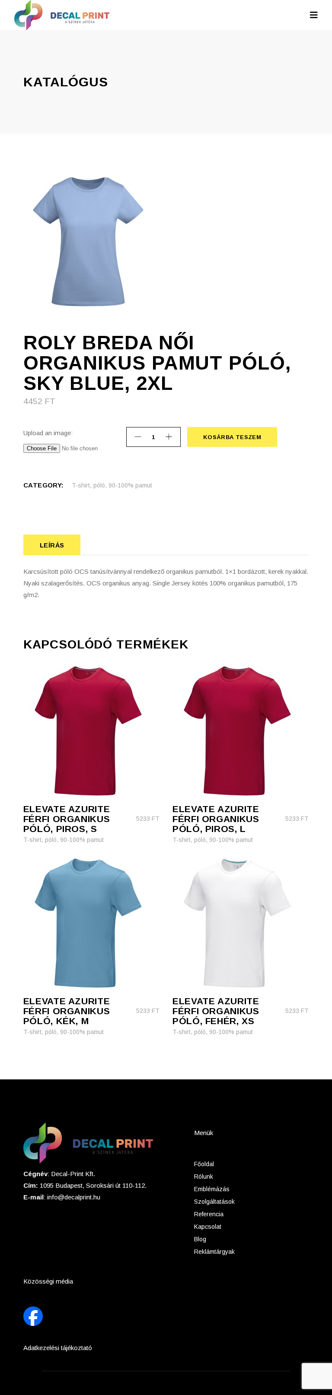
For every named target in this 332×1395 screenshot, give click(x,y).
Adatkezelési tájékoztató (57, 1347)
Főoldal (204, 1164)
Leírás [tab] (52, 545)
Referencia (208, 1214)
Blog (200, 1239)
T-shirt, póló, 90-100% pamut (112, 485)
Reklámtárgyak (214, 1251)
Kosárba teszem (232, 437)
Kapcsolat (207, 1226)
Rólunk (203, 1176)
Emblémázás (212, 1189)
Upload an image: (48, 433)
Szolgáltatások (214, 1201)
